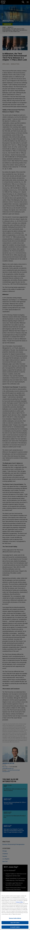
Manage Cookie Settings (15, 918)
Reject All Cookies (15, 922)
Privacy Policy (19, 902)
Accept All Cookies (15, 927)
